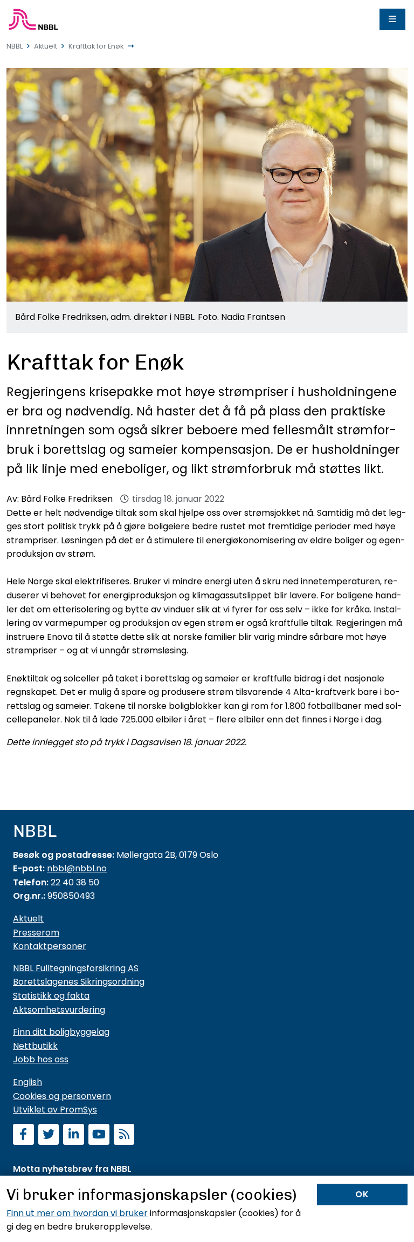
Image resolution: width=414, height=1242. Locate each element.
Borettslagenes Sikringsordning (78, 981)
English (27, 1082)
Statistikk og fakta (51, 995)
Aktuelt (45, 46)
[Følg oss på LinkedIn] (73, 1135)
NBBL (14, 46)
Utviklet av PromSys (55, 1109)
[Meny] (392, 19)
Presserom (36, 932)
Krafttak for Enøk (95, 46)
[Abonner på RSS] (124, 1135)
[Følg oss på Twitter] (48, 1135)
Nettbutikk (35, 1046)
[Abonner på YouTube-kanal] (98, 1135)
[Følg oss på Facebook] (23, 1135)
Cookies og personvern (62, 1096)
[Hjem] (33, 19)
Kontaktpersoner (49, 946)
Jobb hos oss (40, 1059)
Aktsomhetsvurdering (59, 1010)
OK (362, 1194)
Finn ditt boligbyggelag (61, 1032)
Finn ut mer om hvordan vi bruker (77, 1213)
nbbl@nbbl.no (77, 868)
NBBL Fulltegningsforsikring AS (76, 968)
